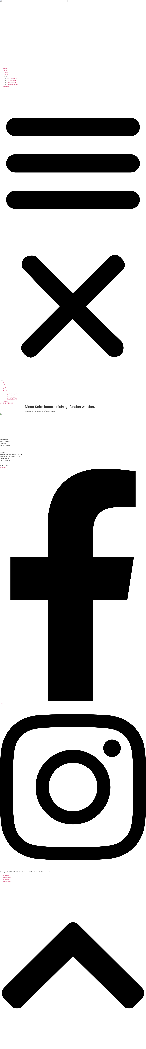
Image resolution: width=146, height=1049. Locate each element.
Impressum (6, 875)
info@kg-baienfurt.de (7, 462)
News (5, 68)
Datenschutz (7, 877)
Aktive (5, 70)
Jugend (5, 72)
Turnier (5, 74)
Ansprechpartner (12, 78)
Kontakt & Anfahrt (12, 84)
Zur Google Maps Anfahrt (8, 449)
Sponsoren (6, 86)
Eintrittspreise (11, 82)
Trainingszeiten (11, 80)
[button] (73, 235)
